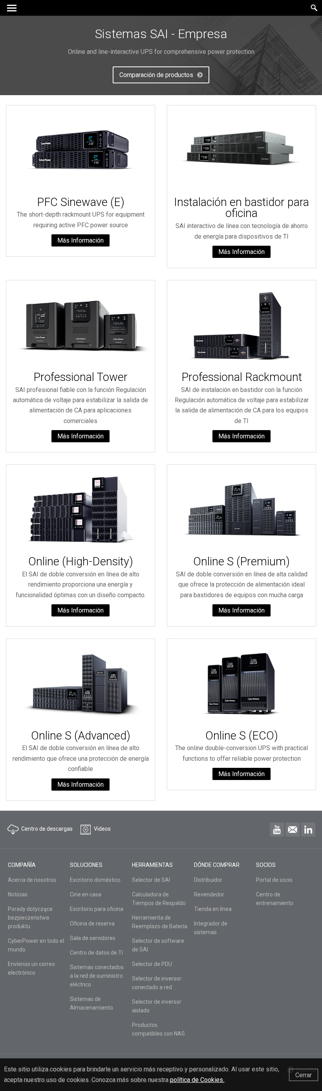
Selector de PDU (152, 964)
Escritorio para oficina (96, 909)
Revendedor (209, 894)
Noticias (17, 894)
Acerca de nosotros (32, 880)
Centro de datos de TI (96, 952)
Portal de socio (274, 880)
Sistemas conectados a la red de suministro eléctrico (97, 976)
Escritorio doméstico (95, 880)
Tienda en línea (213, 909)
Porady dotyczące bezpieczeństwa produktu (30, 917)
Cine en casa (85, 894)
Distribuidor (208, 880)
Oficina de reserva (92, 923)
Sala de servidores (92, 938)
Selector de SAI (151, 880)
